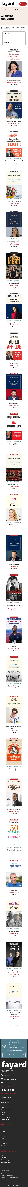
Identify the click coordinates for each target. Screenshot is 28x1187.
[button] (8, 34)
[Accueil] (7, 3)
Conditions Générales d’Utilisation (9, 1172)
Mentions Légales (5, 1170)
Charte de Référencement (7, 1175)
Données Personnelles (6, 1173)
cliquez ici (19, 1050)
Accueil (3, 9)
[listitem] (2, 1090)
